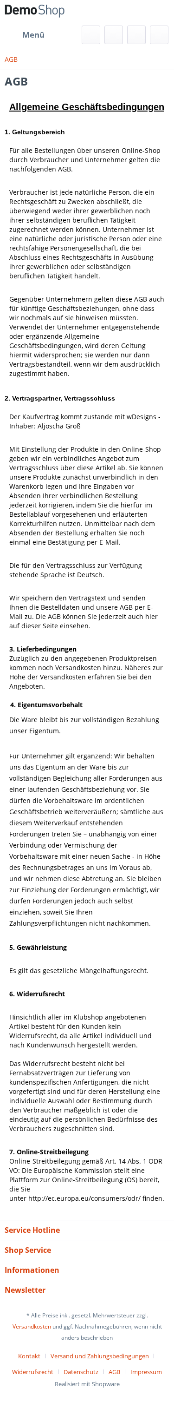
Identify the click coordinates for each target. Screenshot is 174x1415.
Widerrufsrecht (32, 1372)
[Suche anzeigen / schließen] (91, 35)
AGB (114, 1372)
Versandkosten (32, 1326)
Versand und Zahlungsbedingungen (100, 1356)
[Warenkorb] (159, 35)
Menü (33, 34)
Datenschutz (81, 1372)
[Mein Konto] (136, 35)
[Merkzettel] (113, 35)
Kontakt (29, 1356)
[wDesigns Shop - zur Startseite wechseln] (34, 13)
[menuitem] (24, 35)
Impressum (146, 1372)
